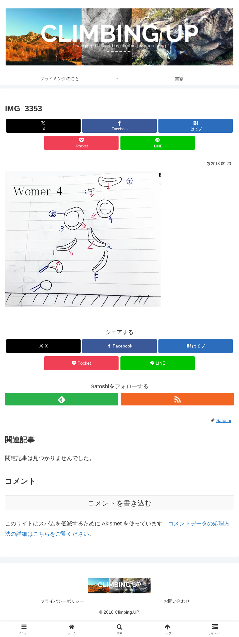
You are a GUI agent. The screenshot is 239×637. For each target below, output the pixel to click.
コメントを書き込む (120, 503)
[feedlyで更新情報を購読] (61, 399)
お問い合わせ (177, 601)
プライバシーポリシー (62, 601)
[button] (83, 239)
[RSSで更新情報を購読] (177, 399)
